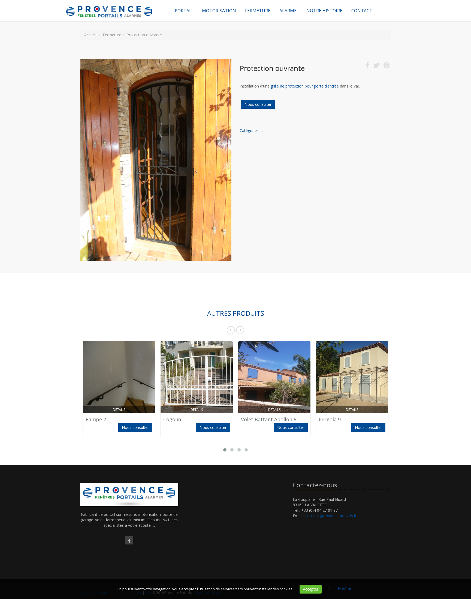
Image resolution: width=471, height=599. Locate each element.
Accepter (310, 589)
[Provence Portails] (115, 7)
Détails (119, 409)
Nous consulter (257, 104)
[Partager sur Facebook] (367, 66)
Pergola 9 (330, 419)
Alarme (288, 11)
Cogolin (172, 419)
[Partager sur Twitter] (376, 66)
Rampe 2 (96, 419)
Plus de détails (341, 588)
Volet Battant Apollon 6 (268, 419)
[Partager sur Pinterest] (387, 66)
